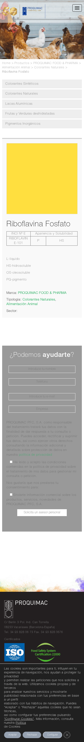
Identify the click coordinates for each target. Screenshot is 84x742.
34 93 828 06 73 (21, 632)
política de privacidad (35, 455)
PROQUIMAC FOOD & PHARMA (42, 293)
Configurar (52, 735)
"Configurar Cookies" (19, 719)
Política (21, 723)
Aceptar (12, 735)
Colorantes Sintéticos (22, 84)
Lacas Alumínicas (19, 104)
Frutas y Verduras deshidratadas (30, 113)
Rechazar (32, 735)
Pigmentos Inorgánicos (22, 124)
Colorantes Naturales (21, 93)
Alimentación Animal (22, 304)
